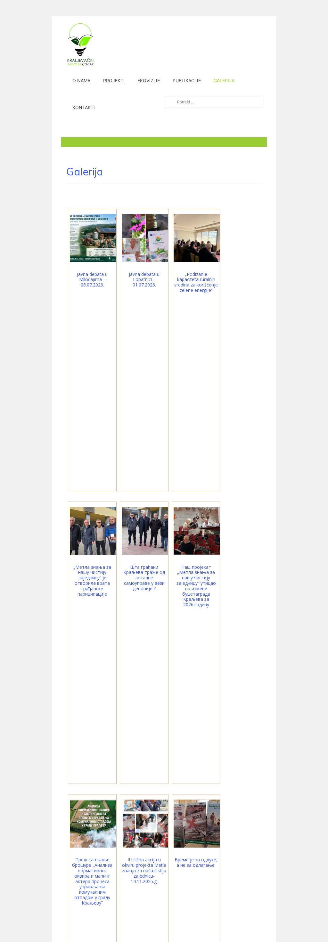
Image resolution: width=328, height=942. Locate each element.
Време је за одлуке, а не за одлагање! (196, 862)
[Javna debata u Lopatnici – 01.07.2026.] (146, 237)
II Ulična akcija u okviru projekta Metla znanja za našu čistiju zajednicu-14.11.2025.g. (144, 870)
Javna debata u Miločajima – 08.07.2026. (92, 279)
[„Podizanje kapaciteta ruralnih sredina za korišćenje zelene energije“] (198, 237)
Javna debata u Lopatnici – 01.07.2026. (144, 279)
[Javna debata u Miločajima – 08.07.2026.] (94, 237)
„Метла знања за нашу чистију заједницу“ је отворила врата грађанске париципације (92, 580)
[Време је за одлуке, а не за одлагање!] (198, 823)
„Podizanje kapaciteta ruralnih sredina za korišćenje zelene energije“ (196, 282)
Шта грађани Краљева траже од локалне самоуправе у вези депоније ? (144, 578)
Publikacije (187, 80)
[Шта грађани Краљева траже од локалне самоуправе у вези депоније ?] (146, 530)
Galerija (224, 80)
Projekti (114, 80)
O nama (81, 80)
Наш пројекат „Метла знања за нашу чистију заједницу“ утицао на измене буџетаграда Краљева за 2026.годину (196, 586)
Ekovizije (148, 80)
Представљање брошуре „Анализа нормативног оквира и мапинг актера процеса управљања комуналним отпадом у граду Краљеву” (92, 881)
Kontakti (83, 107)
